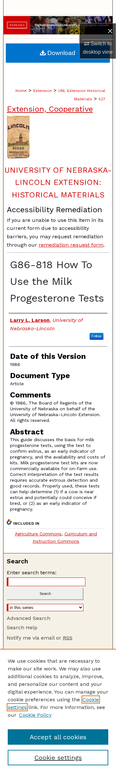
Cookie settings (58, 757)
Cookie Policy (35, 715)
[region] (58, 711)
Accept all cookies (58, 737)
